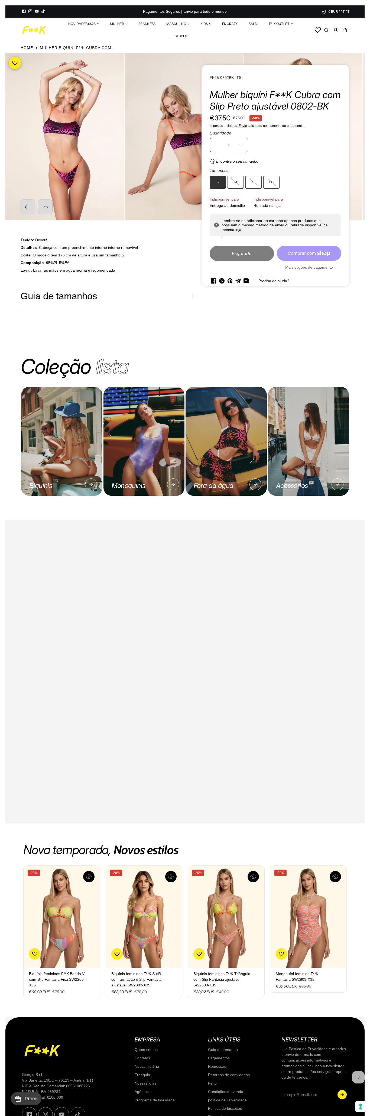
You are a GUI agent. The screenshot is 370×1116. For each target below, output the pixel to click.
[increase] (241, 145)
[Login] (336, 30)
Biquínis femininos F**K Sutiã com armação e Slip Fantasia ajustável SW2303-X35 (136, 979)
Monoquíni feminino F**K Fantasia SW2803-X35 (297, 977)
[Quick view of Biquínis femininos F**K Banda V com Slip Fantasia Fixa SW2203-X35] (89, 876)
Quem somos (146, 1049)
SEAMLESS (146, 24)
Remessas (217, 1066)
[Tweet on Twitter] (222, 281)
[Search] (326, 30)
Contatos (142, 1058)
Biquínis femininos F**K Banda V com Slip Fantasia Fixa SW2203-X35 (57, 979)
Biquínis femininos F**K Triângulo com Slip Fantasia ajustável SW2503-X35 (221, 979)
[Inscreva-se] (342, 1094)
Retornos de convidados (229, 1075)
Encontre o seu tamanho (237, 161)
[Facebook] (24, 11)
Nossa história (147, 1066)
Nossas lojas (145, 1083)
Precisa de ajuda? (273, 281)
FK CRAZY (230, 24)
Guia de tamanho (223, 1049)
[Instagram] (30, 11)
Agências (142, 1091)
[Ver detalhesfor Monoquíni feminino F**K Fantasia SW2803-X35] (308, 917)
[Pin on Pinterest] (230, 281)
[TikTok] (43, 11)
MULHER (117, 24)
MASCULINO (176, 24)
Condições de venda (225, 1091)
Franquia (142, 1075)
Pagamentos (219, 1058)
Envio (243, 126)
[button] (345, 30)
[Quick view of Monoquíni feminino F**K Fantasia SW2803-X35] (335, 876)
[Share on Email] (246, 281)
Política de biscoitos (225, 1108)
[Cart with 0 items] (345, 30)
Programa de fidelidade (155, 1100)
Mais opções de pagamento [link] (309, 267)
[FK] (34, 30)
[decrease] (216, 145)
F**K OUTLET (279, 24)
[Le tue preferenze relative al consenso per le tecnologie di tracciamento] (360, 1106)
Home (27, 48)
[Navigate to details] (91, 484)
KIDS (204, 24)
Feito (212, 1083)
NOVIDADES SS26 (82, 24)
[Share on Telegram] (238, 281)
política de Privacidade (227, 1100)
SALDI (253, 24)
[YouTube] (37, 11)
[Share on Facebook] (214, 281)
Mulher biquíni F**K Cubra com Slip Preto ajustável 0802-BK (275, 100)
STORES (181, 36)
